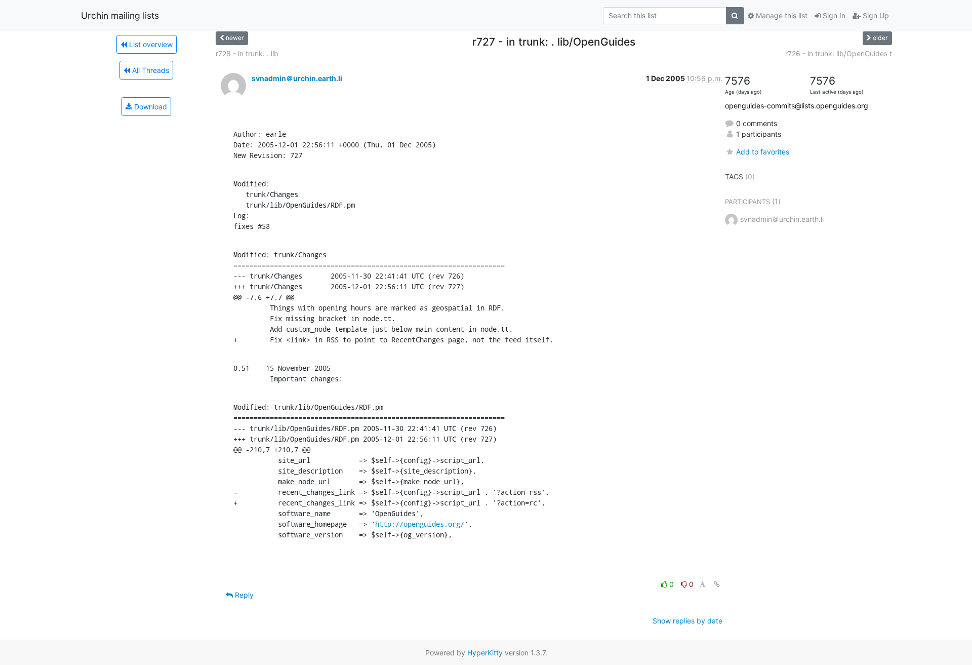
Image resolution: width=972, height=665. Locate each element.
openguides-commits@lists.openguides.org (796, 105)
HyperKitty (485, 652)
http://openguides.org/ (419, 524)
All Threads (149, 70)
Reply (243, 595)
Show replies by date (687, 620)
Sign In (833, 15)
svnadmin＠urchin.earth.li (297, 78)
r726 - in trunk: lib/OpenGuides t (838, 53)
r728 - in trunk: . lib (247, 53)
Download (149, 106)
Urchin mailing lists (120, 15)
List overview (150, 44)
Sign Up (875, 15)
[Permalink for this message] (716, 584)
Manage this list (780, 15)
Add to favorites (762, 151)
